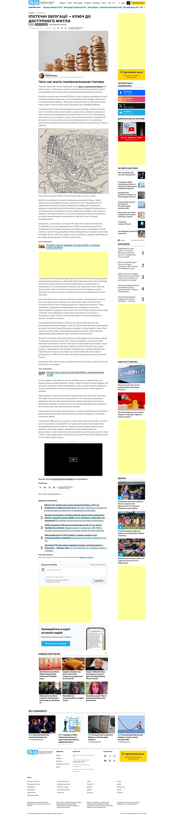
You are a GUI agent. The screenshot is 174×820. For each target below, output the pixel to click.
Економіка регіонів (33, 795)
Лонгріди (96, 3)
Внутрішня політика (33, 781)
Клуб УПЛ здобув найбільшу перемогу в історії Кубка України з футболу (131, 533)
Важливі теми (34, 7)
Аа (128, 3)
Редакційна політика (62, 764)
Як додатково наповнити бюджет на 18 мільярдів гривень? (127, 195)
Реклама (59, 761)
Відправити (98, 581)
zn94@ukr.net (77, 766)
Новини (62, 3)
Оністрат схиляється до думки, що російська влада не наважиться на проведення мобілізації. (75, 507)
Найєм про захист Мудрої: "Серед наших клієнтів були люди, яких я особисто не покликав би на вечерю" (128, 277)
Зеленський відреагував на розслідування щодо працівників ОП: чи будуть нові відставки (128, 288)
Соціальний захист (63, 781)
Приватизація (31, 792)
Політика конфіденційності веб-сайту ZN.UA (134, 813)
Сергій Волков (51, 76)
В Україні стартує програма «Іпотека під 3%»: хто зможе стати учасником (73, 246)
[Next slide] (144, 7)
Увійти (123, 3)
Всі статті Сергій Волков (49, 494)
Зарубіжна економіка (63, 784)
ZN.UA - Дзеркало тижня (131, 138)
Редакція (59, 758)
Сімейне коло (121, 787)
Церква (89, 790)
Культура (90, 792)
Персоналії (60, 792)
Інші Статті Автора (127, 362)
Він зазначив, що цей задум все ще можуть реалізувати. (75, 517)
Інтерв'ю (87, 3)
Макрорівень (31, 787)
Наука (89, 781)
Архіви (58, 755)
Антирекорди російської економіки (128, 232)
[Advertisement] (73, 264)
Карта (58, 767)
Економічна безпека (63, 790)
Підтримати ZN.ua (138, 3)
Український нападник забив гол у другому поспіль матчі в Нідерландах (131, 560)
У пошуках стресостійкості (124, 223)
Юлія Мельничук (125, 742)
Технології (90, 784)
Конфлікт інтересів (63, 787)
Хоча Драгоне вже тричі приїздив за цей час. (75, 538)
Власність (120, 792)
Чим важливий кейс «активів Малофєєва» (127, 174)
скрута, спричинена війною (90, 86)
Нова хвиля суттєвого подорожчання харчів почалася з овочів (127, 214)
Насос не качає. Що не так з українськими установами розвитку (129, 387)
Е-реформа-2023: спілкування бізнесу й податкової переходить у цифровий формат (127, 185)
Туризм (119, 790)
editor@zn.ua (76, 771)
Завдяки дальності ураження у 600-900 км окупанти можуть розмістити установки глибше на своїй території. (75, 528)
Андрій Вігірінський (36, 739)
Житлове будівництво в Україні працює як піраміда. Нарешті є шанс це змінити (130, 414)
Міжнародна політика (33, 784)
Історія (119, 784)
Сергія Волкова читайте (62, 479)
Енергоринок (31, 790)
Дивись (122, 478)
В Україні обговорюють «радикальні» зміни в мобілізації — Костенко (127, 299)
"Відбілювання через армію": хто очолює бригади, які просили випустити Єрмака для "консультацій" (127, 253)
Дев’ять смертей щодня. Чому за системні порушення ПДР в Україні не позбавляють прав (128, 265)
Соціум (119, 781)
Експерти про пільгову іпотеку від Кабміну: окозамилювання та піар (75, 373)
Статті (69, 3)
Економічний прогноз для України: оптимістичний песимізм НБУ (126, 205)
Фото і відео (78, 3)
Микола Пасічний (95, 742)
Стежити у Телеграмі (57, 644)
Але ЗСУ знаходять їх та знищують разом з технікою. (76, 548)
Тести (104, 3)
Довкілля (90, 787)
